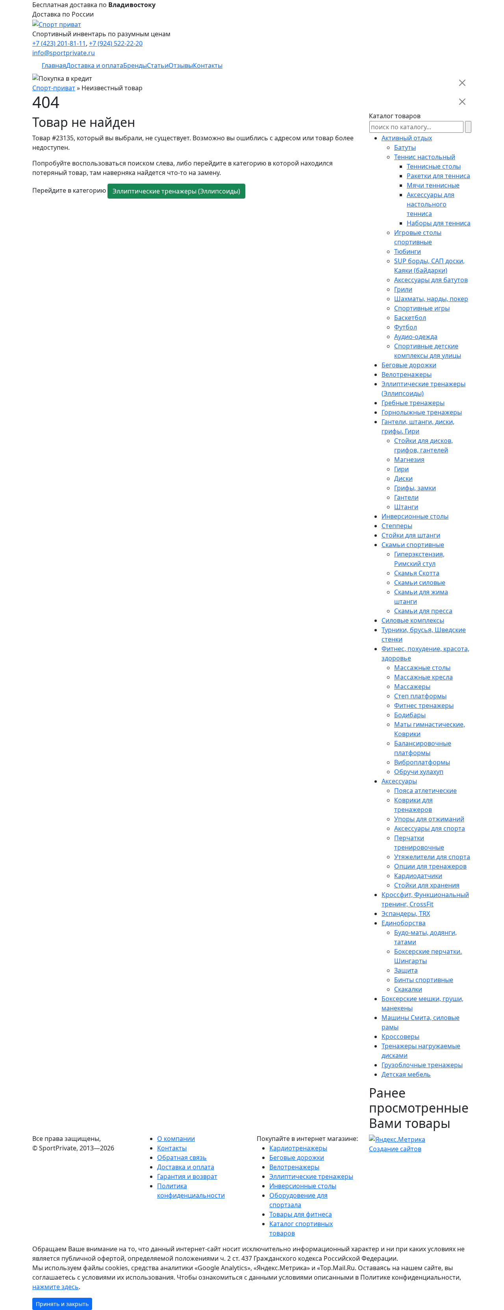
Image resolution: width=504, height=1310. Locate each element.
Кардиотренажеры (298, 1148)
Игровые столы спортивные (417, 237)
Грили (403, 289)
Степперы (397, 525)
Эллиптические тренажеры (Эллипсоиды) (176, 191)
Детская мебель (406, 1074)
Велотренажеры (407, 374)
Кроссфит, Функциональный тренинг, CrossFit (425, 899)
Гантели (406, 497)
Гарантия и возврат (187, 1176)
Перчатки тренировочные (419, 843)
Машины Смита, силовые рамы (421, 1022)
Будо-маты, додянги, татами (425, 937)
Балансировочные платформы (422, 748)
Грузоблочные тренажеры (422, 1065)
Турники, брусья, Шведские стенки (424, 634)
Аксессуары (399, 781)
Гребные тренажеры (413, 402)
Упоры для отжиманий (429, 819)
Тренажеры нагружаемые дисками (421, 1051)
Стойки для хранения (427, 885)
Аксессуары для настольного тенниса (430, 204)
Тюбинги (407, 251)
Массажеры (412, 686)
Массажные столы (422, 667)
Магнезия (409, 459)
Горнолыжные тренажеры (422, 412)
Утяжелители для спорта (432, 856)
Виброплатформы (422, 762)
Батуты (405, 147)
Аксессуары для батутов (431, 279)
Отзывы (181, 65)
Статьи (158, 65)
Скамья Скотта (416, 573)
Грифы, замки (415, 488)
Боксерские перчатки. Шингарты (428, 956)
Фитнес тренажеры (424, 705)
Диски (403, 478)
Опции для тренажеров (430, 866)
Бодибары (410, 715)
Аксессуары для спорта (429, 828)
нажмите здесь (55, 1286)
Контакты (207, 65)
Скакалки (408, 989)
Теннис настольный (424, 157)
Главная (54, 65)
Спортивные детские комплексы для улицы (427, 351)
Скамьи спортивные (413, 544)
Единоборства (404, 923)
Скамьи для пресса (423, 611)
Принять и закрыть (62, 1304)
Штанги (406, 506)
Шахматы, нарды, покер (431, 298)
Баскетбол (410, 317)
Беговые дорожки (409, 365)
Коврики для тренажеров (413, 805)
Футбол (405, 327)
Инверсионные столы (415, 516)
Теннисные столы (434, 166)
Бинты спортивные (423, 979)
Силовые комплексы (413, 620)
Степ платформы (420, 696)
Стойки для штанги (411, 535)
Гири (401, 469)
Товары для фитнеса (300, 1214)
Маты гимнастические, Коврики (429, 729)
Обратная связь (182, 1157)
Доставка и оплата (94, 65)
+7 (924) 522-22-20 (116, 43)
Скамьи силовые (419, 582)
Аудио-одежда (415, 336)
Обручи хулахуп (418, 771)
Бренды (135, 65)
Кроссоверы (400, 1036)
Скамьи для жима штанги (421, 597)
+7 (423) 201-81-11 (59, 43)
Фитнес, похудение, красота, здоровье (425, 653)
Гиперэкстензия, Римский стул (419, 559)
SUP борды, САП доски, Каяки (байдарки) (429, 266)
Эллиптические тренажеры (311, 1176)
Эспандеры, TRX (406, 913)
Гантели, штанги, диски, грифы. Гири (418, 426)
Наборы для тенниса (439, 223)
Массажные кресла (423, 677)
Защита (406, 970)
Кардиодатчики (418, 875)
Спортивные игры (422, 308)
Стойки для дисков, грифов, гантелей (423, 445)
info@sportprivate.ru (63, 52)
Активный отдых (407, 138)
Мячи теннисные (433, 185)
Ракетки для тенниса (438, 175)
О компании (176, 1138)
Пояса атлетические (425, 790)
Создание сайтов (395, 1148)
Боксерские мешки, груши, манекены (422, 1003)
